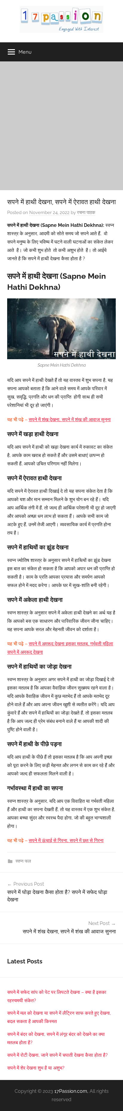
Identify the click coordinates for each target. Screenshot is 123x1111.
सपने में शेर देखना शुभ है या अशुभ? (35, 1068)
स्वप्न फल (23, 861)
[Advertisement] (61, 125)
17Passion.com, (71, 1091)
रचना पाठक (86, 212)
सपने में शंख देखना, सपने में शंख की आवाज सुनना (70, 419)
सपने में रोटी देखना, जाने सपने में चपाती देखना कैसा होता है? (57, 1055)
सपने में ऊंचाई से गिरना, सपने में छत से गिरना (66, 840)
